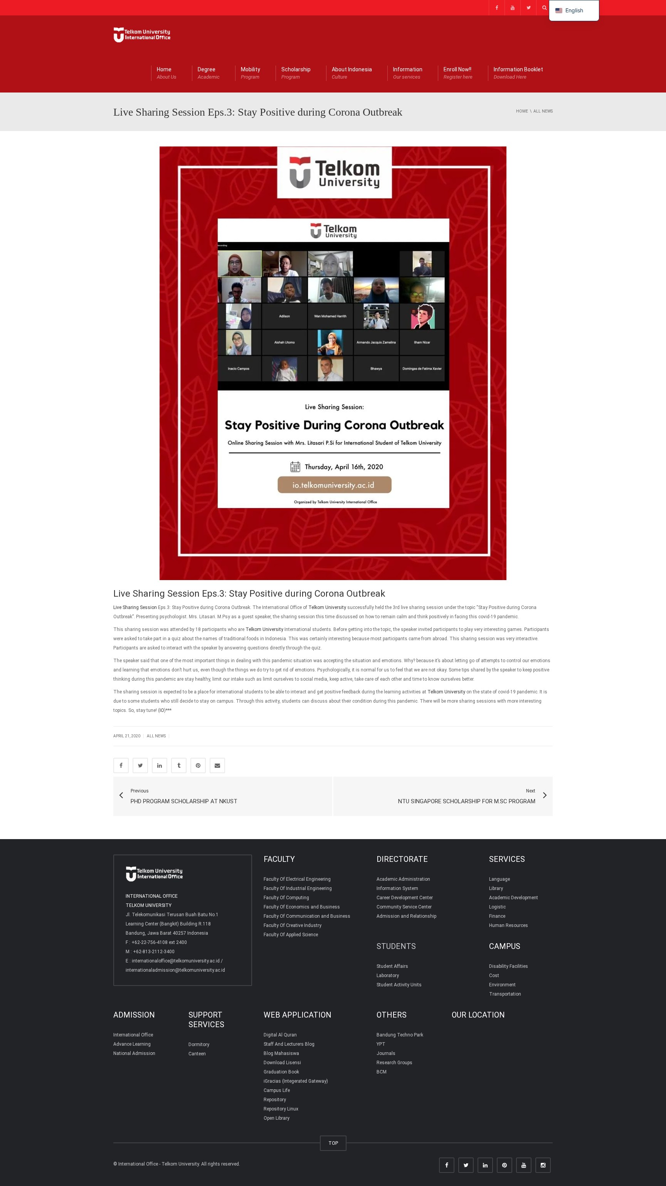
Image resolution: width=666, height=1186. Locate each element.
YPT (381, 1044)
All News (156, 736)
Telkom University (327, 607)
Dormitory (198, 1044)
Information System (397, 888)
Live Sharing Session (135, 607)
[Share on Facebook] (121, 765)
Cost (494, 975)
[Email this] (217, 765)
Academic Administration (403, 879)
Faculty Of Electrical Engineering (297, 879)
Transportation (505, 994)
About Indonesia (352, 73)
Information (407, 73)
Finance (497, 916)
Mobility (250, 73)
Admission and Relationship (406, 916)
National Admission (134, 1053)
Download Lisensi (282, 1062)
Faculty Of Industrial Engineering (298, 888)
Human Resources (508, 925)
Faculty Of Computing (286, 897)
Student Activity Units (399, 984)
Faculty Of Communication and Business (307, 916)
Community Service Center (404, 907)
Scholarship (296, 73)
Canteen (197, 1053)
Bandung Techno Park (400, 1035)
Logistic (497, 907)
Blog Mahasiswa (281, 1053)
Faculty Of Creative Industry (292, 925)
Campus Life (277, 1090)
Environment (502, 984)
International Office (133, 1035)
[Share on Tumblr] (179, 765)
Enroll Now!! (458, 73)
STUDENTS (396, 946)
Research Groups (394, 1062)
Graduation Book (281, 1072)
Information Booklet (518, 73)
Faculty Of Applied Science (291, 934)
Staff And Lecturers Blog (289, 1044)
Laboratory (388, 975)
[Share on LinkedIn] (159, 765)
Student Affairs (392, 966)
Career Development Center (405, 897)
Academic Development (513, 897)
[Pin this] (198, 765)
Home (167, 73)
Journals (386, 1053)
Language (499, 879)
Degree (209, 73)
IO (162, 710)
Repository (275, 1099)
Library (496, 888)
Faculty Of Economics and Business (302, 907)
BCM (382, 1072)
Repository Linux (281, 1109)
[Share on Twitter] (140, 765)
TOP (333, 1143)
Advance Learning (132, 1044)
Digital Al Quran (280, 1035)
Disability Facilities (508, 966)
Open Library (276, 1118)
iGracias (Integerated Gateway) (296, 1081)
